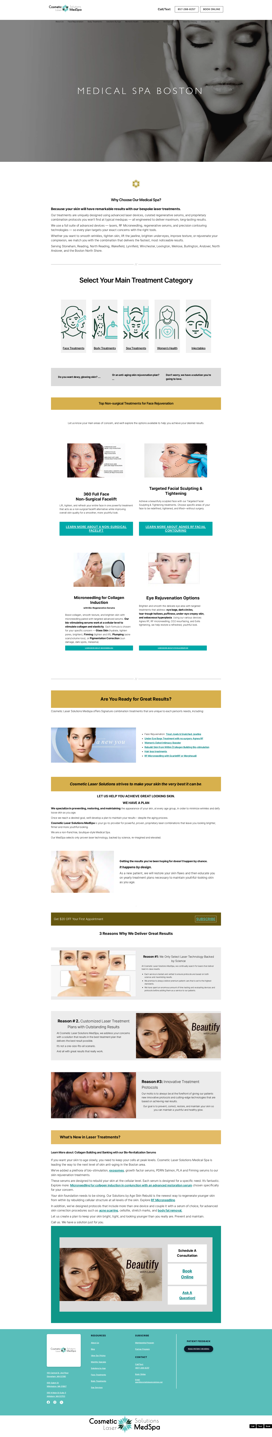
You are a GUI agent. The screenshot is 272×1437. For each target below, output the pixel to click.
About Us (60, 21)
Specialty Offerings (151, 21)
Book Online (140, 1374)
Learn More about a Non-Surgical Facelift (96, 528)
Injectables (198, 348)
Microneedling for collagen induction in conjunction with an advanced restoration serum (131, 1185)
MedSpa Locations (171, 21)
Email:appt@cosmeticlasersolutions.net (149, 1381)
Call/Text (164, 9)
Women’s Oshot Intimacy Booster (162, 742)
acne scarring (108, 1210)
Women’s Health (132, 21)
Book (268, 1426)
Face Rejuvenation (75, 21)
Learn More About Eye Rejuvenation (173, 648)
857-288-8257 (187, 9)
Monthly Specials (98, 1362)
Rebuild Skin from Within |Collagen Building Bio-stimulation (176, 747)
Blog (93, 1349)
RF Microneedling (163, 1200)
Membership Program (144, 1343)
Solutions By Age (113, 21)
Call (252, 1426)
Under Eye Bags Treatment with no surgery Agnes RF (173, 738)
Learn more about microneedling (99, 648)
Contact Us (206, 21)
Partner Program (142, 1349)
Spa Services (97, 1387)
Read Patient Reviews (198, 1349)
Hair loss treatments (155, 751)
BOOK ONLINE (211, 9)
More (217, 21)
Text (260, 1426)
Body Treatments (95, 21)
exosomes (116, 1170)
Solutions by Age (98, 1368)
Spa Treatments (136, 348)
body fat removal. (170, 1210)
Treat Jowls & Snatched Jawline (183, 734)
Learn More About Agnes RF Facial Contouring (176, 528)
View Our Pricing (190, 21)
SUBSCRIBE (205, 919)
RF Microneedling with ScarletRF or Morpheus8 (170, 755)
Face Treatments (73, 348)
